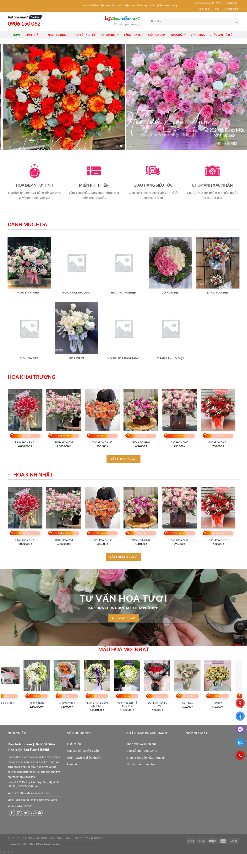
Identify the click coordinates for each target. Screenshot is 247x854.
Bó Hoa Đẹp (109, 34)
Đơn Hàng (231, 2)
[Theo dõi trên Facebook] (12, 813)
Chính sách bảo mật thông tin (146, 757)
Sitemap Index (231, 8)
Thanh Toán (203, 8)
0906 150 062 (24, 23)
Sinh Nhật (33, 34)
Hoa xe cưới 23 (191, 702)
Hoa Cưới (176, 34)
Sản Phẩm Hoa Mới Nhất (207, 2)
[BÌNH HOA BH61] (25, 410)
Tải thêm (123, 459)
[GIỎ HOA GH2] (179, 410)
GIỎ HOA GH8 (141, 442)
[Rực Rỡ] (40, 675)
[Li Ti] (221, 675)
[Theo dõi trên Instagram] (19, 813)
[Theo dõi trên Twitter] (26, 813)
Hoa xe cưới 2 (130, 702)
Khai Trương (56, 34)
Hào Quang (160, 702)
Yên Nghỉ (70, 702)
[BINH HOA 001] (63, 410)
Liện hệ (72, 764)
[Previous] (9, 97)
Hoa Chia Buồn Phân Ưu (100, 704)
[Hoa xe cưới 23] (191, 675)
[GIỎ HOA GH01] (218, 410)
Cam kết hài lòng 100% (141, 750)
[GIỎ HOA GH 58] (102, 410)
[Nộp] (235, 21)
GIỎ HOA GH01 (218, 442)
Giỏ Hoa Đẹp (156, 34)
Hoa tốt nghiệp (85, 34)
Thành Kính (10, 702)
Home (17, 34)
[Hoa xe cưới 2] (130, 675)
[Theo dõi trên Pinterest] (39, 813)
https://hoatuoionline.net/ (34, 792)
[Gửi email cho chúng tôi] (33, 813)
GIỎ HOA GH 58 (102, 442)
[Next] (237, 97)
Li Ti (220, 702)
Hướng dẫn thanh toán (141, 764)
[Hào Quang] (160, 675)
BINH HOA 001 (63, 442)
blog (217, 8)
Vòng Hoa (198, 34)
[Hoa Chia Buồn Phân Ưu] (100, 675)
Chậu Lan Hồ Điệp (222, 34)
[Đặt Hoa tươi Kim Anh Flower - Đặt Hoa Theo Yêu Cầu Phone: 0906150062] (123, 21)
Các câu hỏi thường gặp (83, 750)
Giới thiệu (74, 744)
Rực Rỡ (40, 702)
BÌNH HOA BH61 (25, 442)
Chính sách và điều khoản (84, 757)
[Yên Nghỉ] (70, 675)
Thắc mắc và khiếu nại (141, 744)
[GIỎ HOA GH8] (141, 410)
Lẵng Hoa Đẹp (133, 34)
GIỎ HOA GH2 (179, 442)
